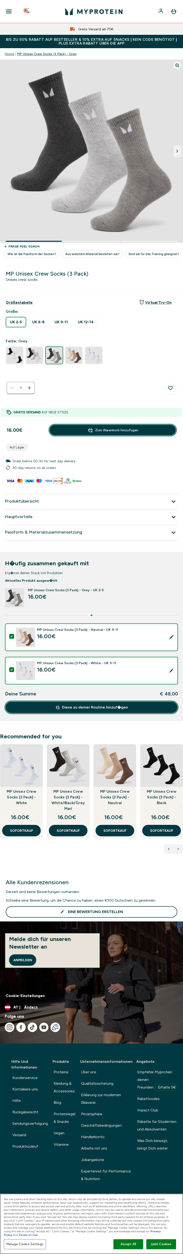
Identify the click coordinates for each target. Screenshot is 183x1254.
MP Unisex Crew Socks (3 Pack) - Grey (47, 54)
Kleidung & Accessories (64, 1087)
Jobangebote (92, 1160)
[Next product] (178, 849)
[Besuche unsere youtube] (44, 1027)
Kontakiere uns (25, 1089)
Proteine (61, 1072)
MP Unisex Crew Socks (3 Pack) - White (21, 797)
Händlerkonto (93, 1137)
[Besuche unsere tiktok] (32, 1027)
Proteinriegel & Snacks (64, 1118)
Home (9, 54)
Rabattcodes (148, 1099)
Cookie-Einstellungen (25, 996)
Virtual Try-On (158, 302)
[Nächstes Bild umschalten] (177, 151)
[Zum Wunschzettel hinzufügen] (170, 388)
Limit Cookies (161, 1244)
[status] (20, 388)
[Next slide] (182, 802)
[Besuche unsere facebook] (21, 1027)
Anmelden (22, 960)
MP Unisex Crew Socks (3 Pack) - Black (161, 797)
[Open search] (27, 11)
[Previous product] (168, 849)
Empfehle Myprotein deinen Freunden (156, 1079)
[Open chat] (55, 1027)
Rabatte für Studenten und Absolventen (156, 1125)
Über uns (88, 1072)
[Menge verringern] (12, 388)
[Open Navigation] (9, 11)
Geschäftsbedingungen (101, 1125)
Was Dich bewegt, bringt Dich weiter (152, 1144)
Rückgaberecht (25, 1112)
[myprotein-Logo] (93, 11)
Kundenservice (25, 1078)
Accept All (128, 1244)
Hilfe (16, 1101)
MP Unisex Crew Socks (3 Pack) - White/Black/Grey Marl (68, 800)
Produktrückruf (25, 1146)
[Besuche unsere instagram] (9, 1027)
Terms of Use (28, 1235)
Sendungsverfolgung (30, 1123)
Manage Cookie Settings (24, 1244)
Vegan (59, 1133)
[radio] (16, 322)
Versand (19, 1135)
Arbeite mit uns (94, 1148)
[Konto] (161, 11)
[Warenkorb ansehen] (173, 11)
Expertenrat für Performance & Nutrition (106, 1175)
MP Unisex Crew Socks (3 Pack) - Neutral (115, 797)
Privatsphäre (91, 1114)
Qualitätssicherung (97, 1083)
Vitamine (61, 1144)
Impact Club (147, 1110)
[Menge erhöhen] (29, 388)
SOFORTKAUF (21, 831)
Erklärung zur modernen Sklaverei (101, 1099)
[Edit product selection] (171, 637)
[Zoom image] (177, 65)
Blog (57, 1102)
